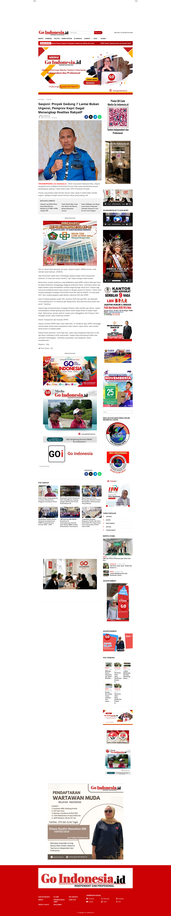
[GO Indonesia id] (53, 32)
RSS (119, 902)
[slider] (116, 204)
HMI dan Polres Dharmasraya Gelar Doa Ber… (117, 559)
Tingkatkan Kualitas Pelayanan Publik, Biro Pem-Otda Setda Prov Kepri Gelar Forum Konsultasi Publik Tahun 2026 (91, 522)
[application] (118, 197)
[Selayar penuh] (130, 204)
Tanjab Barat (111, 530)
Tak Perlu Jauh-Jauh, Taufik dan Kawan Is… (121, 566)
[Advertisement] (29, 33)
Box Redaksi (73, 897)
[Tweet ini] (91, 117)
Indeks (40, 900)
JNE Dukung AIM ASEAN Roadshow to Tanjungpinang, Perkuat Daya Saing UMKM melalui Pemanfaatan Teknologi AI (69, 522)
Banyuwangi (110, 523)
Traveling (113, 564)
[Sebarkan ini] (86, 117)
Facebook (91, 898)
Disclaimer (58, 904)
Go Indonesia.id (89, 912)
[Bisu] (127, 204)
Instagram (121, 898)
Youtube (90, 902)
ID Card (56, 897)
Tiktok (105, 902)
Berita (105, 556)
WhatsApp (106, 898)
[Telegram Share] (95, 117)
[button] (118, 198)
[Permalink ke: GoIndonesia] (40, 117)
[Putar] (106, 204)
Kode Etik (72, 900)
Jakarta (109, 516)
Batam (108, 520)
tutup (34, 1)
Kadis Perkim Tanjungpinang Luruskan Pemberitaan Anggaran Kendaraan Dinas (48, 499)
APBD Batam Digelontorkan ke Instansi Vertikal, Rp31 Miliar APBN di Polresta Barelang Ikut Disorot (60, 43)
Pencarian (98, 32)
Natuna (108, 527)
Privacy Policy (43, 904)
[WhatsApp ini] (100, 117)
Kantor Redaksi (44, 897)
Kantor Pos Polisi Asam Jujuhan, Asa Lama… (108, 696)
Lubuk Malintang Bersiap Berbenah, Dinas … (118, 574)
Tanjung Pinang (44, 466)
